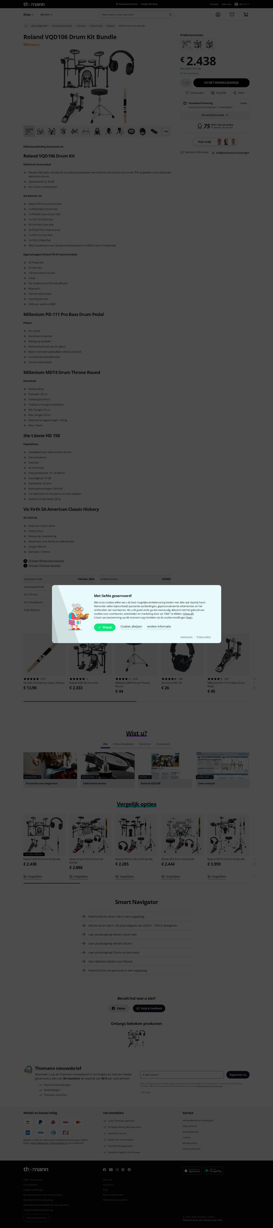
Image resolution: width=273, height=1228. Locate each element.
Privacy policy (204, 636)
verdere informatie (159, 626)
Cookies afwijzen (131, 626)
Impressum (186, 636)
